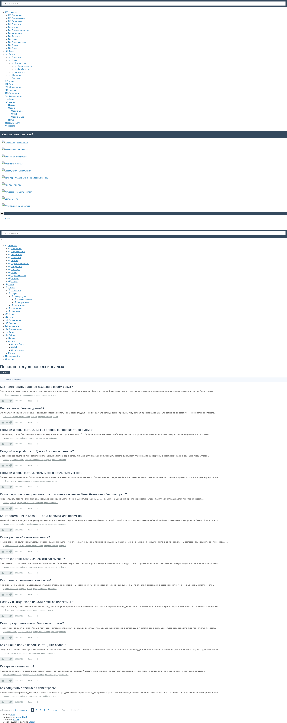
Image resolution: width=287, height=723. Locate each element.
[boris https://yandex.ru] (14, 177)
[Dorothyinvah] (9, 170)
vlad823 (17, 185)
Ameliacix (19, 164)
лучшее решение (27, 395)
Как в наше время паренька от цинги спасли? (33, 645)
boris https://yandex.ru (37, 178)
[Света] (6, 198)
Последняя (52, 710)
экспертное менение (21, 417)
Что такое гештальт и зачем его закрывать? (32, 558)
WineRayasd (24, 206)
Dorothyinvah (25, 171)
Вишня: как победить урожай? (22, 408)
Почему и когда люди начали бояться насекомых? (37, 601)
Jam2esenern (25, 192)
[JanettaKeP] (9, 149)
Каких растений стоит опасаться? (25, 537)
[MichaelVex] (8, 142)
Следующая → (21, 710)
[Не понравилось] (10, 401)
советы (34, 417)
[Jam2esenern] (10, 191)
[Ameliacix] (8, 163)
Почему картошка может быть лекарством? (32, 623)
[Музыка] (4, 239)
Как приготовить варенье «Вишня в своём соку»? (36, 386)
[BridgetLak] (8, 156)
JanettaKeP (22, 149)
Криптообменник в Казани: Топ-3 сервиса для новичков (41, 515)
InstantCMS (21, 717)
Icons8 (16, 719)
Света (15, 199)
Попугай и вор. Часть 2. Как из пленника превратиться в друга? (47, 429)
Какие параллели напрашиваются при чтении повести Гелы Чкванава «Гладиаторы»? (63, 494)
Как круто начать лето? (17, 666)
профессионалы (43, 395)
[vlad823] (7, 184)
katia (30, 401)
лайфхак (6, 395)
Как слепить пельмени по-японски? (26, 580)
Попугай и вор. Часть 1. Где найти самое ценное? (37, 451)
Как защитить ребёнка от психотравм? (28, 688)
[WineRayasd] (9, 205)
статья (54, 395)
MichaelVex (22, 142)
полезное (15, 395)
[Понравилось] (2, 401)
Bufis (12, 714)
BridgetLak (21, 157)
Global (32, 722)
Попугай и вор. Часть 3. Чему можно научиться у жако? (41, 472)
